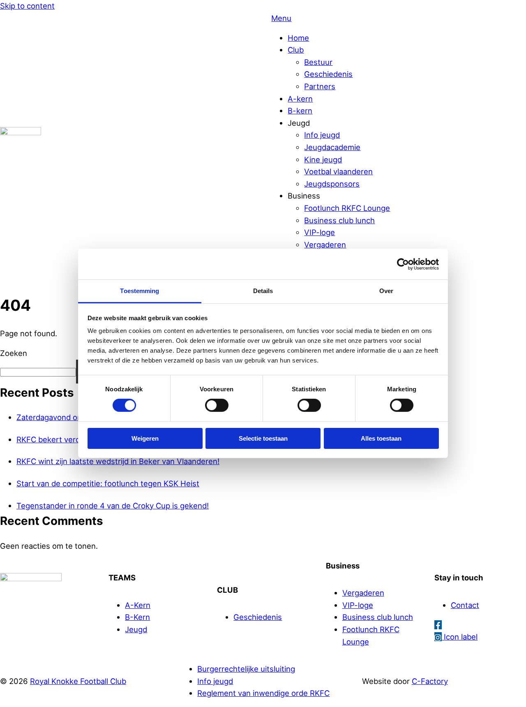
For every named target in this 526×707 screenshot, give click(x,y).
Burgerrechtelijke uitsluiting (246, 668)
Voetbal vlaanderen (338, 171)
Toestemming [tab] (139, 290)
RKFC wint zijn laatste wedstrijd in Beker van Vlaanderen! (117, 461)
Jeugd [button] (299, 122)
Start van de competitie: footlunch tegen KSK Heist (107, 483)
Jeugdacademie (332, 147)
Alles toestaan (381, 438)
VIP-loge (319, 232)
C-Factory (430, 681)
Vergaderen (325, 244)
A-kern (300, 98)
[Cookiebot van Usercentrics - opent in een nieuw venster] (403, 264)
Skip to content (27, 5)
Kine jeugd (323, 159)
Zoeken (13, 353)
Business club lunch (339, 220)
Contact (465, 605)
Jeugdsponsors (332, 183)
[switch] (216, 405)
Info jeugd (322, 134)
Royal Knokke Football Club (78, 681)
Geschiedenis (328, 74)
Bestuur (318, 62)
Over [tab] (386, 290)
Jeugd (136, 629)
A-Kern (137, 605)
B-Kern (137, 617)
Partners (319, 86)
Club (296, 49)
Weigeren (145, 438)
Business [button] (304, 195)
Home (298, 37)
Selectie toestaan (263, 438)
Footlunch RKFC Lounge (347, 208)
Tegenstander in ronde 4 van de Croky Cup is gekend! (112, 505)
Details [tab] (263, 290)
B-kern (300, 110)
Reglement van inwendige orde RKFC (263, 693)
